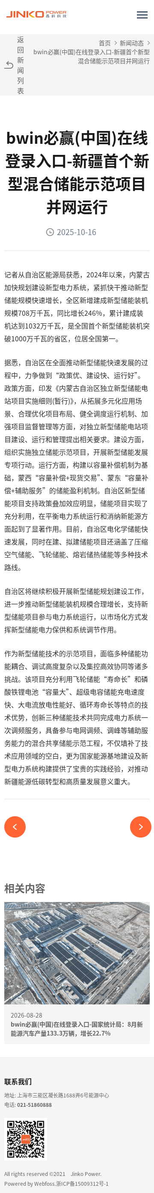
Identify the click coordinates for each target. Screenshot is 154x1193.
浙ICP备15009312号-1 (82, 1183)
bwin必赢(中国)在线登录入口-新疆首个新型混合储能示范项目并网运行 (91, 56)
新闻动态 (132, 42)
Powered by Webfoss (29, 1183)
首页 (105, 42)
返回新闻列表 (20, 65)
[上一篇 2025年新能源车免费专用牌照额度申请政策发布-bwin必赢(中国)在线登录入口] (18, 827)
